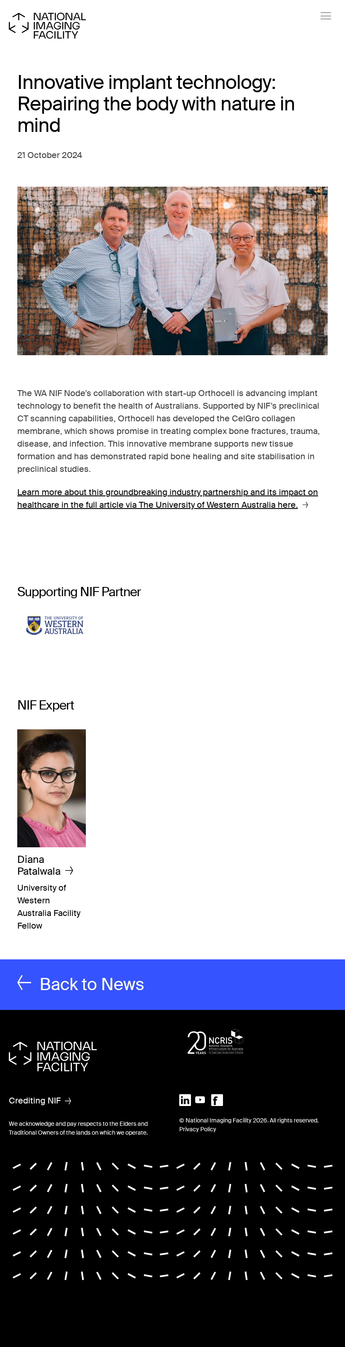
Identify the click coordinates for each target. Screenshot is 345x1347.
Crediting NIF (35, 1100)
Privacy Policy (197, 1129)
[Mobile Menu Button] (326, 16)
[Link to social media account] (185, 1099)
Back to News (92, 984)
